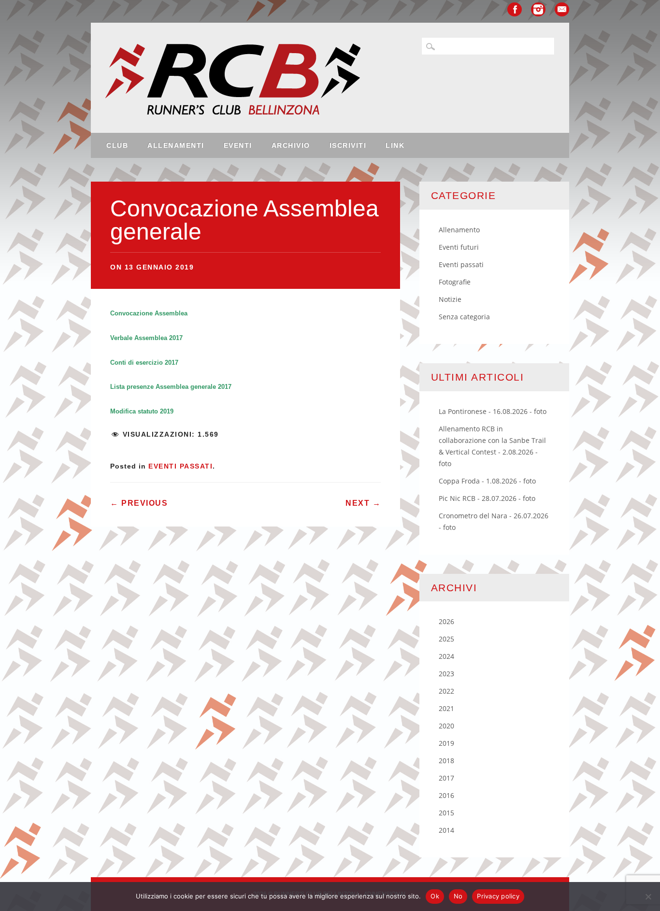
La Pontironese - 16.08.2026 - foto (492, 411)
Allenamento (459, 229)
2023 (446, 673)
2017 (446, 778)
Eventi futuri (459, 247)
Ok (434, 896)
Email (562, 9)
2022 (446, 691)
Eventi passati (180, 466)
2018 (446, 760)
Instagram (538, 9)
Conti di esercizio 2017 (144, 362)
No (458, 896)
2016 (446, 795)
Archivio (291, 145)
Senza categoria (464, 316)
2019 (446, 743)
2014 (446, 830)
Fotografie (455, 281)
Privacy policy (498, 896)
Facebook (514, 9)
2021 (446, 708)
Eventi (238, 145)
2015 (446, 812)
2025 (446, 638)
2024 (446, 656)
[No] (648, 896)
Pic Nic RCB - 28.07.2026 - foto (487, 498)
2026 (446, 621)
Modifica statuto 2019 (141, 411)
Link (395, 145)
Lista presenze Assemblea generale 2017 (170, 386)
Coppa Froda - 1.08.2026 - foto (487, 480)
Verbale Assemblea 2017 (146, 338)
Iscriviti (348, 145)
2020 (446, 725)
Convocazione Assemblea (148, 313)
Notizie (450, 299)
